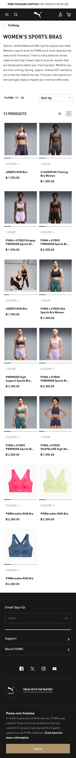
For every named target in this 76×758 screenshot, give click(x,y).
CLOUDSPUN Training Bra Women (54, 173)
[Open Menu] (8, 15)
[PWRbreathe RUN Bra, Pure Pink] (20, 481)
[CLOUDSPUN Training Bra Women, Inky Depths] (55, 139)
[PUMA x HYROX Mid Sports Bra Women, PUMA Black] (55, 276)
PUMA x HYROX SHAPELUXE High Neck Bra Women (55, 447)
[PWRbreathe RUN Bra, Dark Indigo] (20, 545)
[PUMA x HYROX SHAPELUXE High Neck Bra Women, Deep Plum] (55, 412)
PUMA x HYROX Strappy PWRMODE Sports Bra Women (20, 242)
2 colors (11, 163)
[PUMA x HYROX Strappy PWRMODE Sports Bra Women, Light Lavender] (20, 207)
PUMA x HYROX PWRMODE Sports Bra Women (54, 242)
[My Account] (60, 14)
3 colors (46, 232)
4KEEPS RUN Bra (16, 172)
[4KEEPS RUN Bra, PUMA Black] (20, 276)
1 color (45, 163)
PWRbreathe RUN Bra (19, 513)
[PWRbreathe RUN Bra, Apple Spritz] (55, 481)
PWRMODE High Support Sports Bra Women (18, 378)
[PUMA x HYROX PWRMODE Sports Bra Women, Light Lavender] (55, 344)
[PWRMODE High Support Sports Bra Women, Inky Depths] (20, 344)
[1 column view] (60, 114)
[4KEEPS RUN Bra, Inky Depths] (20, 139)
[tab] (7, 226)
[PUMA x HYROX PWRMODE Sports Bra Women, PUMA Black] (55, 207)
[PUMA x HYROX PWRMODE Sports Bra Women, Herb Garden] (20, 412)
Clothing (13, 25)
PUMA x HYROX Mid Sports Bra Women (53, 310)
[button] (8, 15)
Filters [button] (9, 97)
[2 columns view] (69, 114)
